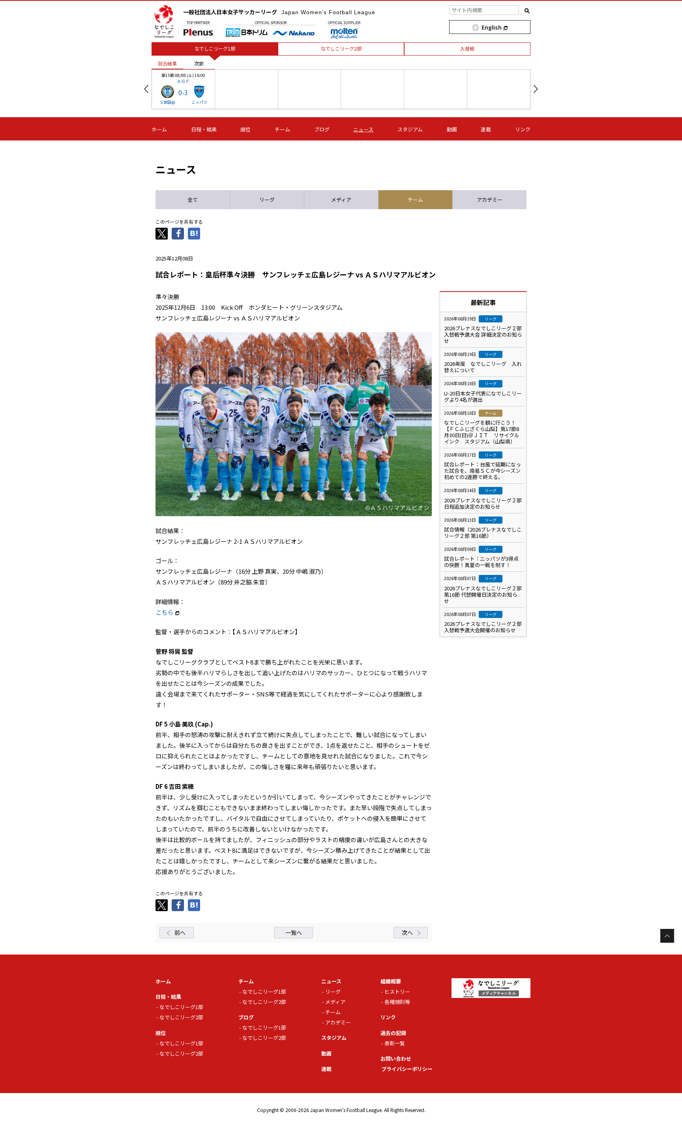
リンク (522, 129)
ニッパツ (199, 102)
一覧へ (293, 932)
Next (536, 89)
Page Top (667, 936)
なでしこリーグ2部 (181, 1017)
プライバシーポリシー (407, 1069)
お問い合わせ (395, 1058)
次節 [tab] (199, 63)
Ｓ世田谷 (167, 102)
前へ (179, 932)
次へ (407, 932)
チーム (282, 129)
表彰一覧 (394, 1043)
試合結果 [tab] (167, 63)
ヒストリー (397, 991)
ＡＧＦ (183, 81)
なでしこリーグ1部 (181, 1007)
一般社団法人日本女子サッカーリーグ (279, 12)
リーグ (333, 991)
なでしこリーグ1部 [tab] (215, 48)
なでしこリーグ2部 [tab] (341, 48)
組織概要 (390, 981)
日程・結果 (204, 129)
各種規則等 (397, 1001)
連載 (486, 129)
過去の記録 (393, 1033)
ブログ (322, 129)
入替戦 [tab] (467, 48)
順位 (245, 129)
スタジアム (410, 129)
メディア (335, 1001)
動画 (452, 129)
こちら (164, 612)
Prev (146, 89)
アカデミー (338, 1022)
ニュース (363, 129)
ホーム (159, 129)
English (492, 27)
